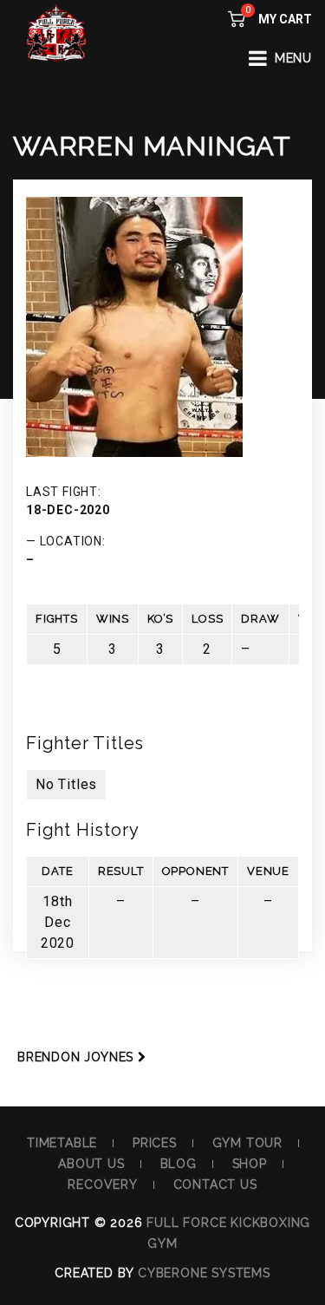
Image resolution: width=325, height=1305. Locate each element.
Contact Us (215, 1184)
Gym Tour (247, 1143)
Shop (249, 1164)
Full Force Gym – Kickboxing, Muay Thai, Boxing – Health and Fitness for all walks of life (56, 47)
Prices (155, 1143)
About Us (91, 1164)
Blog (178, 1164)
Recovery (102, 1184)
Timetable (62, 1143)
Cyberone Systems (204, 1273)
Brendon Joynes (75, 1057)
